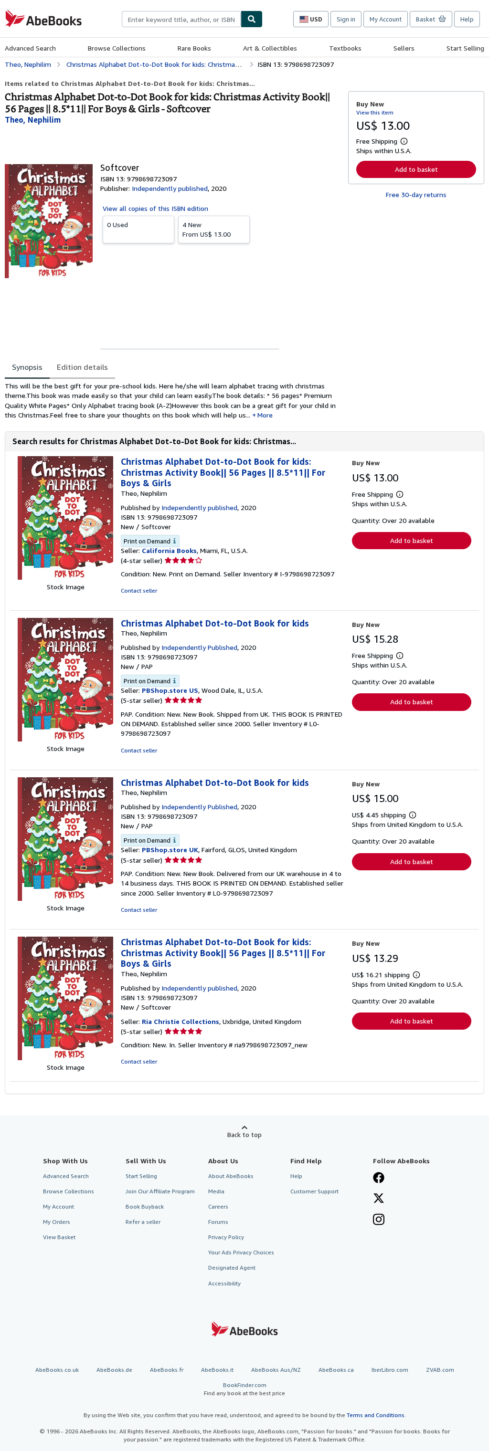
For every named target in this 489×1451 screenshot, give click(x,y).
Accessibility (224, 1283)
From (206, 229)
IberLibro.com (390, 1369)
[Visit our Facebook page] (378, 1178)
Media (216, 1191)
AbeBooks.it (217, 1369)
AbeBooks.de (114, 1369)
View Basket (59, 1237)
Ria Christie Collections (180, 1021)
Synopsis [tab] (27, 367)
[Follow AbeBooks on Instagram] (378, 1221)
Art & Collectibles (270, 48)
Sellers (404, 48)
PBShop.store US (170, 690)
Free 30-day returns (416, 194)
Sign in (346, 19)
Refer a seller (143, 1221)
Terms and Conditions (375, 1415)
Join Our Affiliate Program (160, 1191)
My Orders (56, 1221)
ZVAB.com (440, 1369)
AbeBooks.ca (336, 1369)
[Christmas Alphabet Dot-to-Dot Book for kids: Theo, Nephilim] (65, 739)
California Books (169, 550)
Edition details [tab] (82, 367)
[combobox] (181, 19)
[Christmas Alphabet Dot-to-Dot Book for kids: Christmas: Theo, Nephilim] (65, 577)
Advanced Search (30, 48)
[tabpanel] (172, 400)
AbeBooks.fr (166, 1369)
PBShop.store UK (170, 850)
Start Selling (465, 48)
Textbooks (345, 48)
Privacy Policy (226, 1237)
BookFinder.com (244, 1389)
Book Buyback (145, 1206)
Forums (218, 1221)
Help (467, 19)
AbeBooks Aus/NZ (276, 1369)
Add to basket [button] (416, 169)
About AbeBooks (231, 1176)
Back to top (244, 1134)
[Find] (251, 19)
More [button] (265, 415)
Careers (218, 1206)
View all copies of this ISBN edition (155, 208)
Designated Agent (231, 1267)
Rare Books (194, 48)
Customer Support (314, 1191)
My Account (386, 19)
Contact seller (139, 590)
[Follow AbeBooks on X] (378, 1199)
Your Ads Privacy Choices (241, 1252)
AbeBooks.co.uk (57, 1369)
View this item (374, 112)
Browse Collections (117, 48)
